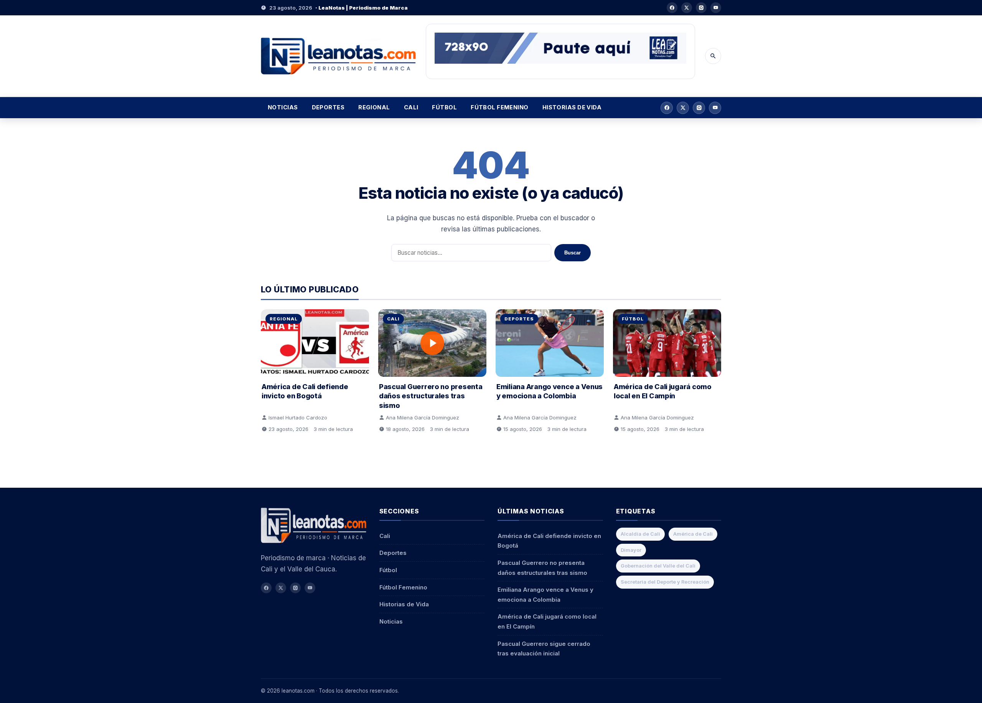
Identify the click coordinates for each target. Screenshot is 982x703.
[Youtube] (715, 7)
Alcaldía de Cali (640, 534)
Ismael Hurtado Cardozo (298, 417)
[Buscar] (713, 56)
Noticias (283, 107)
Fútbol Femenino (500, 107)
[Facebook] (672, 7)
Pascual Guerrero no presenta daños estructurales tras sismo (430, 396)
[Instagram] (701, 7)
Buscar (572, 253)
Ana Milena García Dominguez (422, 417)
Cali (411, 107)
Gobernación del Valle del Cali (658, 566)
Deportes (328, 107)
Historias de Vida (572, 107)
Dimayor (631, 550)
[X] (686, 7)
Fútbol (444, 107)
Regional (374, 107)
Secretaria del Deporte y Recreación (665, 582)
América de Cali (693, 534)
